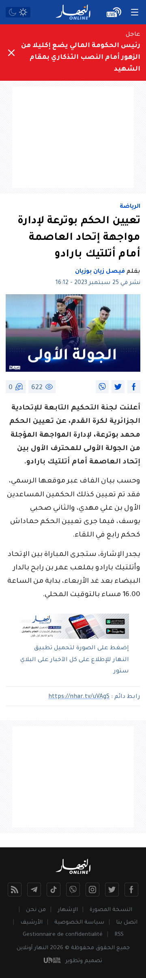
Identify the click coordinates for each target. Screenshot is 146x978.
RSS (119, 935)
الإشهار (68, 910)
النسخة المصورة (111, 910)
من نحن (36, 910)
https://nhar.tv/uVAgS (79, 697)
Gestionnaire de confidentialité (63, 935)
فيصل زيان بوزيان (100, 272)
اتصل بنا (126, 923)
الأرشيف (31, 923)
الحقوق (105, 948)
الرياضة (130, 207)
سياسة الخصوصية (79, 923)
